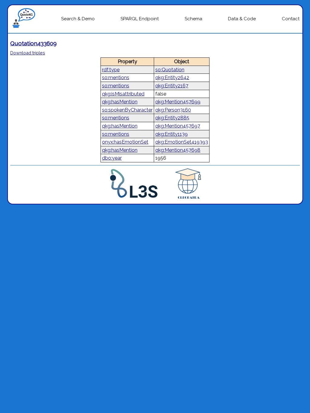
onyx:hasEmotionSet (125, 142)
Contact (290, 18)
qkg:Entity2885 (172, 118)
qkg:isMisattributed (123, 94)
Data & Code (242, 18)
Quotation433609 (33, 43)
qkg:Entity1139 (171, 134)
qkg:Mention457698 (177, 150)
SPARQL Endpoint (139, 18)
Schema (193, 18)
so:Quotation (169, 70)
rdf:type (111, 70)
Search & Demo (78, 18)
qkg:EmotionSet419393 (181, 142)
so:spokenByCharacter (127, 110)
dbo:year (112, 158)
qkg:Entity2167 (171, 86)
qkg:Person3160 (173, 110)
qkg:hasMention (119, 102)
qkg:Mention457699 (177, 102)
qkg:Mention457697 (177, 126)
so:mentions (115, 77)
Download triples (27, 52)
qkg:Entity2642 (172, 77)
